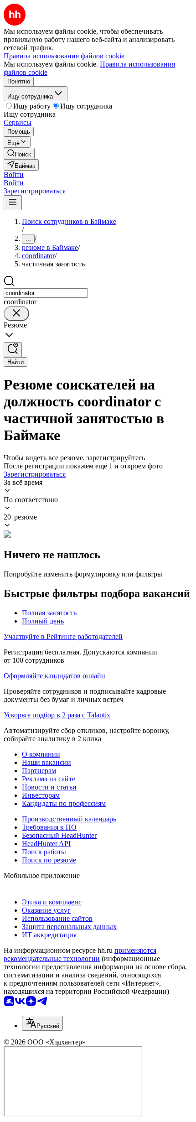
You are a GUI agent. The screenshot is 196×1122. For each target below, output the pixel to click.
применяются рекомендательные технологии (80, 954)
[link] (19, 153)
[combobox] (46, 293)
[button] (14, 174)
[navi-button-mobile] (13, 202)
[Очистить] (16, 313)
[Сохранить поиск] (13, 349)
